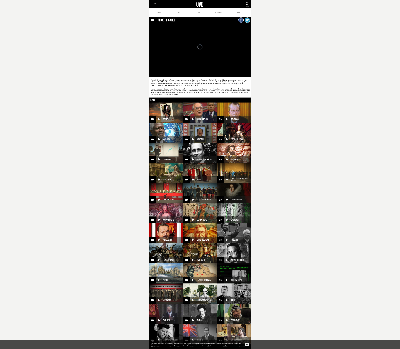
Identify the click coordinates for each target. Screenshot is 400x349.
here (181, 345)
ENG (247, 2)
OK (247, 344)
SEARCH (247, 6)
